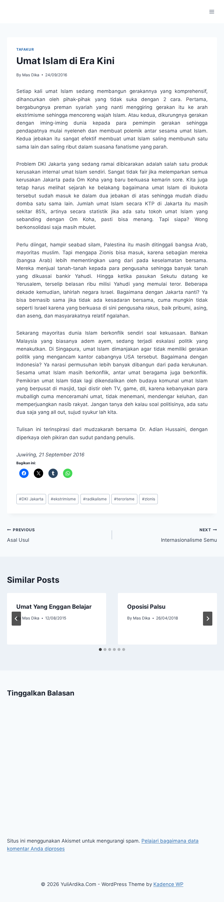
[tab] (100, 649)
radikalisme (95, 499)
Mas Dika (30, 75)
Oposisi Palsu (146, 606)
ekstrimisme (63, 499)
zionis (148, 499)
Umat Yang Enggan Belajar (54, 606)
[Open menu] (211, 11)
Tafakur (25, 49)
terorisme (124, 499)
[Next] (207, 619)
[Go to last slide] (16, 619)
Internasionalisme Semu (189, 535)
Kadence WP (168, 884)
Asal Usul (21, 535)
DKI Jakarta (31, 499)
